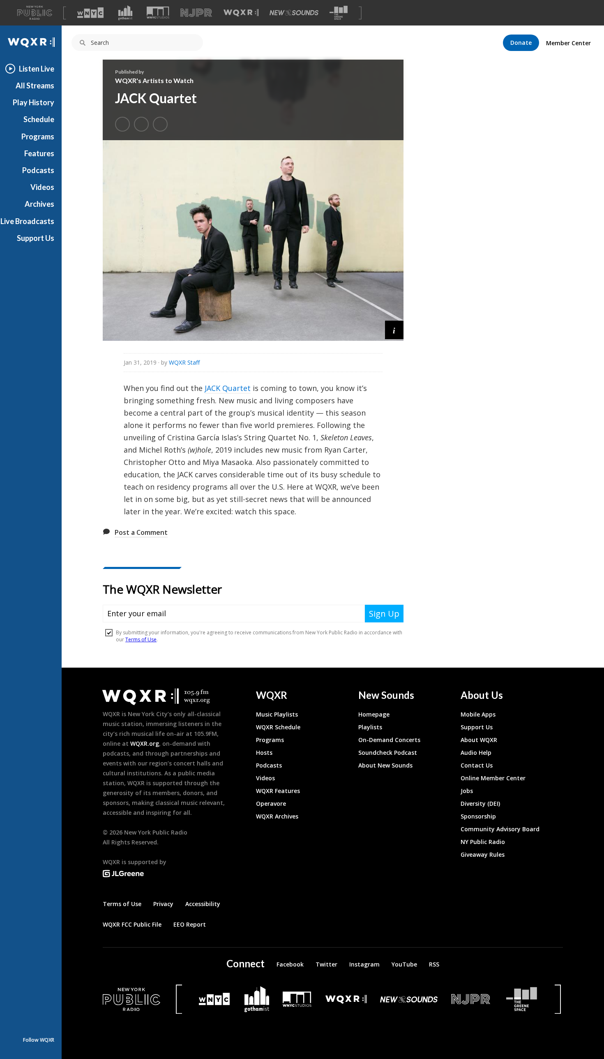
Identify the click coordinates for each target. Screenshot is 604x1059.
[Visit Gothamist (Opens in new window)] (125, 12)
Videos (42, 187)
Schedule (38, 119)
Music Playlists (277, 714)
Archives (39, 203)
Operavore (271, 803)
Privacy (163, 904)
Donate (521, 42)
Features (39, 153)
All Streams (35, 85)
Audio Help (476, 752)
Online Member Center (493, 778)
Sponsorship (478, 816)
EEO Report (189, 924)
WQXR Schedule (278, 727)
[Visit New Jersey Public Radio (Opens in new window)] (471, 999)
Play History (33, 102)
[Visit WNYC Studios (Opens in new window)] (158, 12)
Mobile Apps (478, 714)
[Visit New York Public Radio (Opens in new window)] (131, 999)
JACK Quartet (228, 388)
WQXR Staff (184, 362)
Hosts (264, 752)
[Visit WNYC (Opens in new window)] (90, 12)
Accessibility (202, 904)
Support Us (35, 238)
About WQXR (479, 740)
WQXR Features (278, 791)
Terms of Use (122, 904)
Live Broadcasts (27, 221)
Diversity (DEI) (480, 803)
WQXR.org (144, 743)
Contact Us (477, 765)
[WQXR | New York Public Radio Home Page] (31, 42)
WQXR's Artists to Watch (154, 80)
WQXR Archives (277, 816)
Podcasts (38, 170)
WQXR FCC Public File (132, 924)
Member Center (568, 43)
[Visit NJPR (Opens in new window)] (196, 13)
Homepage (374, 714)
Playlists (370, 727)
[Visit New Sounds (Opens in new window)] (294, 13)
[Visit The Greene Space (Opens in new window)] (339, 13)
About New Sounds (385, 765)
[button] (394, 330)
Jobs (467, 791)
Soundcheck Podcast (387, 752)
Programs (37, 136)
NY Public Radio (483, 842)
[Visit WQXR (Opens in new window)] (241, 13)
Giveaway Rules (483, 854)
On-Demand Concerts (389, 740)
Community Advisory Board (500, 829)
